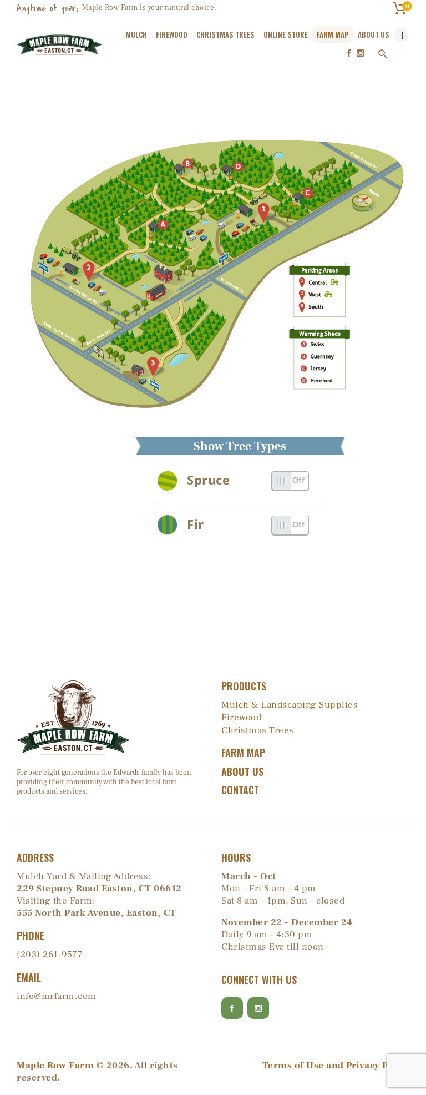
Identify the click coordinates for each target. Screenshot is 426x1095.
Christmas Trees (257, 730)
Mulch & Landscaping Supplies (289, 705)
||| (281, 480)
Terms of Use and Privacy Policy (336, 1065)
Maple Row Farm (55, 1065)
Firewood (241, 718)
